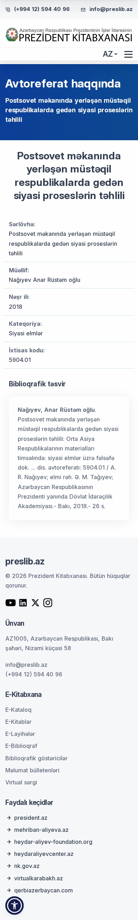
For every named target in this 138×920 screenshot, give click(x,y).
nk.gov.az (27, 865)
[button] (14, 905)
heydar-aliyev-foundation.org (53, 841)
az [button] (108, 54)
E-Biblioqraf (21, 745)
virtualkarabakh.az (38, 878)
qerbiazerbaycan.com (43, 890)
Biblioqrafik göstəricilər (36, 758)
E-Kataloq (18, 709)
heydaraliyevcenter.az (44, 853)
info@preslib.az (111, 9)
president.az (30, 817)
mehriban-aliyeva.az (41, 829)
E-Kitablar (18, 721)
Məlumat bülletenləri (32, 770)
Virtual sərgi (21, 782)
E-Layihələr (20, 733)
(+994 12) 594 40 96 (42, 9)
